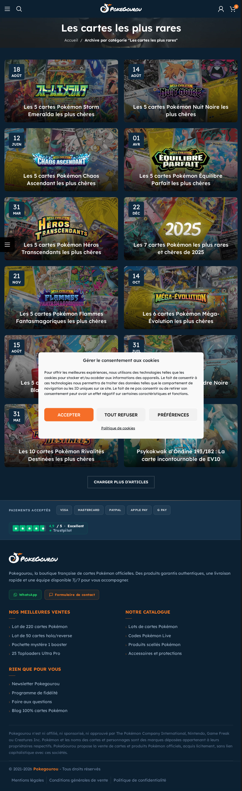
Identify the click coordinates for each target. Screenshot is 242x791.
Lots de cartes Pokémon (150, 619)
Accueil (69, 40)
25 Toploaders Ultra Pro (34, 646)
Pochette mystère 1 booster (37, 637)
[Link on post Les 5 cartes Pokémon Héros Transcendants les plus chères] (60, 226)
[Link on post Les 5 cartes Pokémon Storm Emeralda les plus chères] (60, 90)
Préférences (171, 414)
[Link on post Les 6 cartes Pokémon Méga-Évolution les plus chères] (177, 293)
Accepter (66, 414)
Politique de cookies (116, 428)
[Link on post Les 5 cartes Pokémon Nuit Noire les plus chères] (177, 90)
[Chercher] (19, 9)
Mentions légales (25, 772)
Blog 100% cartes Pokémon (37, 703)
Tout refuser (118, 414)
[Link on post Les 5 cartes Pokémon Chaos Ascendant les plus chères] (60, 158)
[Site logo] (119, 8)
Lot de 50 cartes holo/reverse (40, 628)
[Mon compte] (217, 9)
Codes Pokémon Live (147, 628)
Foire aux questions (30, 694)
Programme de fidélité (32, 685)
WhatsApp (26, 587)
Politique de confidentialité (138, 772)
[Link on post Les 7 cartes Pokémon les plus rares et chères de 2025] (177, 226)
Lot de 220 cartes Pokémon (37, 619)
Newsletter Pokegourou (34, 676)
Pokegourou (43, 761)
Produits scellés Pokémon (152, 637)
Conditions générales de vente (76, 772)
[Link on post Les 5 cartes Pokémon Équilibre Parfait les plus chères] (177, 158)
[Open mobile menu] (7, 9)
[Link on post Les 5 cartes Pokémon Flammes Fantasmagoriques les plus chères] (60, 293)
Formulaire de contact (72, 587)
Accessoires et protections (153, 646)
